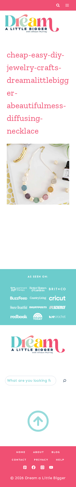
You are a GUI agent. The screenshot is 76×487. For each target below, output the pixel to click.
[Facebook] (33, 467)
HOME (21, 452)
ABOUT (38, 452)
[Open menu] (67, 5)
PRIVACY (41, 459)
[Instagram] (42, 467)
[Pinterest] (25, 467)
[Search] (64, 380)
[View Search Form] (58, 5)
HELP (60, 459)
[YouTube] (51, 467)
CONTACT (19, 459)
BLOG (56, 452)
